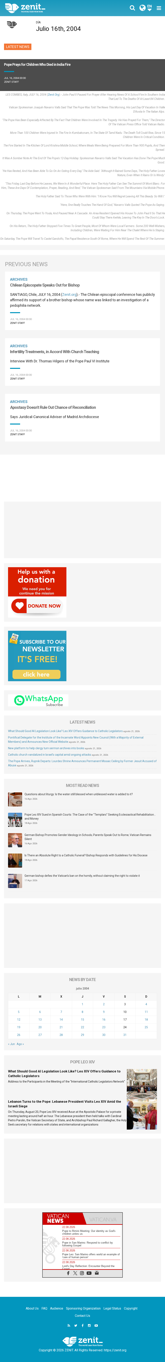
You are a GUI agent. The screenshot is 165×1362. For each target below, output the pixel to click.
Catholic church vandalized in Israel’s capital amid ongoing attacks (49, 754)
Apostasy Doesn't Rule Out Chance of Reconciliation (53, 407)
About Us (32, 1308)
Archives (19, 279)
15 (82, 1019)
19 (18, 1027)
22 (82, 1027)
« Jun (11, 1044)
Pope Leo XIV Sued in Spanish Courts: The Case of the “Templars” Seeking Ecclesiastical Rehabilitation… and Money (90, 816)
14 (61, 1019)
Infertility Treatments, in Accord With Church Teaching (54, 351)
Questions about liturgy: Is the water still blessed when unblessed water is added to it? (79, 794)
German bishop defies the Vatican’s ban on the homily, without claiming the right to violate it (82, 875)
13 (40, 1019)
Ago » (20, 1044)
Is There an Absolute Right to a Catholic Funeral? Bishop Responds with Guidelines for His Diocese (86, 855)
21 (61, 1027)
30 (103, 1035)
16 (103, 1019)
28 (61, 1035)
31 (125, 1035)
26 (18, 1035)
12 (18, 1019)
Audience (56, 1308)
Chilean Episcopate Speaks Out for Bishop (44, 285)
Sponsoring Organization (83, 1308)
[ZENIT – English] (46, 8)
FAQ (44, 1308)
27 (40, 1035)
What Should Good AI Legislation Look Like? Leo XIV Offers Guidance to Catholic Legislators (65, 731)
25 (146, 1027)
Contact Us (82, 1316)
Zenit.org (53, 94)
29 (82, 1035)
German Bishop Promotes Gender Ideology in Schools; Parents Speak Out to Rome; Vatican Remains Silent (88, 837)
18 (146, 1019)
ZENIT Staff (11, 81)
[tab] (62, 1218)
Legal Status (112, 1308)
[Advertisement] (82, 476)
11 (146, 1012)
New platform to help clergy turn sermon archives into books (46, 748)
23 (103, 1027)
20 (40, 1027)
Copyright (130, 1308)
